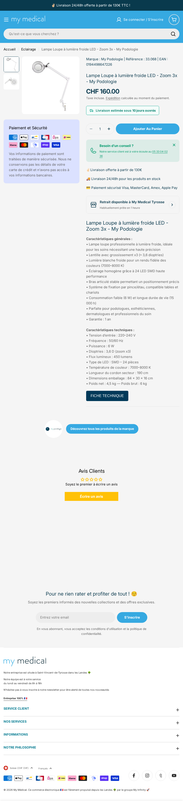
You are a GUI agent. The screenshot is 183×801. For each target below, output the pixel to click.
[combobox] (91, 34)
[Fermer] (174, 145)
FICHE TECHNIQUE (107, 396)
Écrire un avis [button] (91, 496)
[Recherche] (173, 34)
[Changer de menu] (6, 19)
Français (43, 768)
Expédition (113, 98)
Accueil (10, 49)
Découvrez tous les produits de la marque (102, 429)
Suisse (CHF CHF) (19, 768)
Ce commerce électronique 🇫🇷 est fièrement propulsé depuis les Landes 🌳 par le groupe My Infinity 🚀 (89, 789)
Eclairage (28, 49)
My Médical (20, 789)
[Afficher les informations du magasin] (172, 204)
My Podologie (112, 59)
